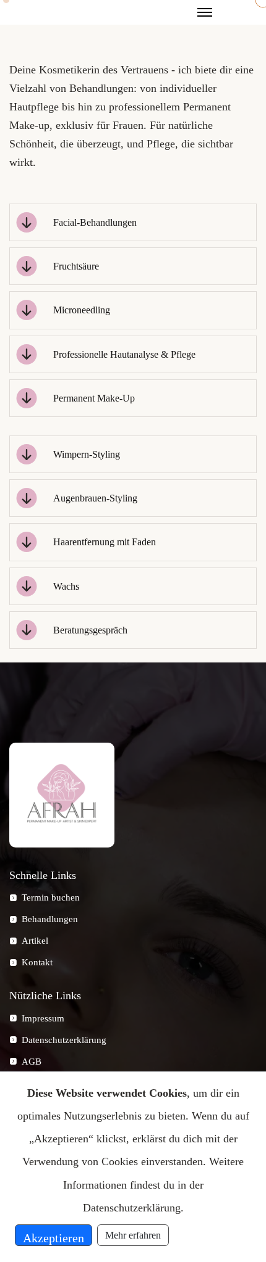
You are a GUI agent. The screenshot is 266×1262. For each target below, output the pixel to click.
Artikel (35, 941)
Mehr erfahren (133, 1235)
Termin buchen (51, 897)
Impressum (43, 1018)
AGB (31, 1061)
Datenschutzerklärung (64, 1040)
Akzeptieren (53, 1238)
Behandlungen (50, 919)
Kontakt (37, 962)
